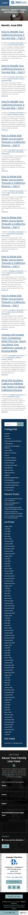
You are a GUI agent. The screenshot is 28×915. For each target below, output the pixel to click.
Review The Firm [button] (14, 896)
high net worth (8, 470)
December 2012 (9, 729)
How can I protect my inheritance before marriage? (13, 512)
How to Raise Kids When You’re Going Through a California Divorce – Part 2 (13, 261)
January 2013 (8, 727)
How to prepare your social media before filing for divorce (13, 508)
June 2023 (7, 620)
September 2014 (9, 697)
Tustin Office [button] (14, 882)
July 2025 (7, 559)
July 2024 (7, 588)
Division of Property (13, 79)
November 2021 (9, 668)
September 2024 (9, 583)
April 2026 (7, 536)
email (19, 777)
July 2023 (7, 618)
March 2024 (8, 598)
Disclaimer (5, 836)
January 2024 (8, 603)
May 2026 (7, 534)
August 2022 (8, 645)
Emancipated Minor (10, 460)
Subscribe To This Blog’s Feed (13, 743)
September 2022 (9, 643)
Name (4, 785)
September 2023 (9, 613)
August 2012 (8, 732)
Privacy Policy (20, 905)
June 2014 (7, 705)
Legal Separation (6, 80)
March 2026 (8, 539)
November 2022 (9, 638)
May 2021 (7, 682)
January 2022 (8, 663)
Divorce (9, 45)
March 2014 (7, 712)
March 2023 (8, 628)
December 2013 (9, 720)
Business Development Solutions (13, 907)
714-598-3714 (9, 775)
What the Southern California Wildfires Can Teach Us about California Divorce (13, 385)
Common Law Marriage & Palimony (12, 447)
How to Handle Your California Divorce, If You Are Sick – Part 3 (13, 35)
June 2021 (7, 680)
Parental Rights (9, 480)
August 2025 (8, 556)
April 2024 (7, 596)
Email (4, 804)
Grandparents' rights (10, 465)
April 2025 (7, 566)
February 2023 (8, 630)
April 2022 (7, 655)
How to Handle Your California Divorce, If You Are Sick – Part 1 (12, 105)
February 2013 (8, 725)
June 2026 (7, 531)
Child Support (5, 154)
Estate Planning (9, 463)
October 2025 (8, 551)
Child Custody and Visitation (15, 152)
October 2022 (8, 640)
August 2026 (8, 526)
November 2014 (9, 692)
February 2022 (8, 660)
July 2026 (7, 529)
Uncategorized (8, 490)
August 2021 (8, 675)
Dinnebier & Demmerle (16, 43)
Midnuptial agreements (11, 478)
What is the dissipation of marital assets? (12, 504)
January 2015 (8, 687)
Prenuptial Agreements (11, 485)
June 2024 (7, 591)
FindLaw (14, 908)
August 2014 (8, 700)
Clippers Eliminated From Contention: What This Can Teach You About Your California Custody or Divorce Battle (13, 343)
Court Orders (8, 450)
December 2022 (9, 635)
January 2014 (8, 717)
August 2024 (8, 586)
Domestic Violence (18, 45)
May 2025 (7, 564)
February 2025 (8, 571)
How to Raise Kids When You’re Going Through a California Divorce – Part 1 (13, 300)
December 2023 (9, 606)
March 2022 (8, 658)
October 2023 (8, 611)
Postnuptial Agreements (11, 483)
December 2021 (9, 665)
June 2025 (7, 561)
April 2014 (7, 710)
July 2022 (7, 648)
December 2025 (9, 546)
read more (4, 60)
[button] (5, 3)
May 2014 (7, 707)
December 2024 (9, 576)
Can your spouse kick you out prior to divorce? (13, 499)
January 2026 (8, 544)
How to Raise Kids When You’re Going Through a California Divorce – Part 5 (13, 140)
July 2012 (7, 734)
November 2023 (9, 608)
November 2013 (9, 722)
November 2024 (9, 578)
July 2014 (7, 702)
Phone (4, 795)
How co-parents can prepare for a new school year (13, 517)
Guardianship (8, 468)
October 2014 (8, 695)
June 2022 (7, 650)
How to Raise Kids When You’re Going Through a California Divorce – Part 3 (13, 222)
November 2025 (9, 549)
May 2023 (7, 623)
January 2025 (8, 573)
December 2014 (9, 690)
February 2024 (8, 601)
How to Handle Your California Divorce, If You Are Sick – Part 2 (13, 69)
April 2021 (7, 685)
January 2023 (8, 633)
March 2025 (8, 568)
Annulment (7, 439)
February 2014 (8, 715)
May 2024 (7, 593)
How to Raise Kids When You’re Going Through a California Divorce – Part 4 (13, 181)
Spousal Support (9, 487)
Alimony (6, 436)
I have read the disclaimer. (14, 840)
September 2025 (9, 554)
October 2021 (8, 670)
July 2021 (7, 677)
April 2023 (7, 625)
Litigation (7, 475)
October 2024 (8, 581)
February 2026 (8, 541)
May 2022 (7, 653)
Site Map (12, 905)
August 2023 (8, 616)
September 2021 (9, 673)
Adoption (7, 434)
